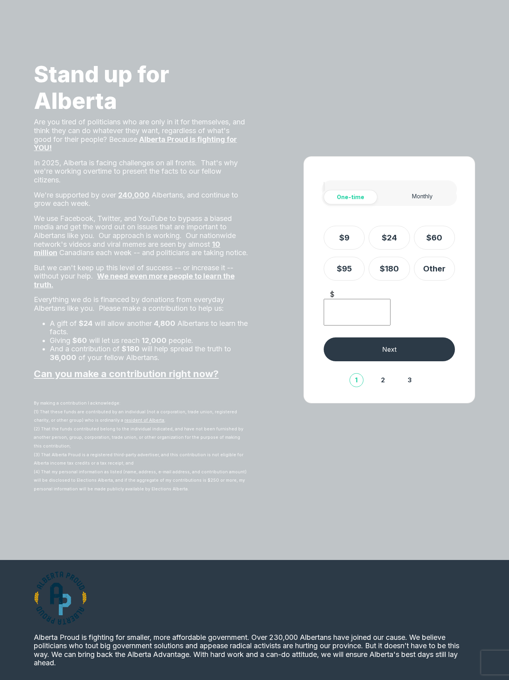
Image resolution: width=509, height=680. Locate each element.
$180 (389, 268)
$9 (344, 237)
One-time (350, 197)
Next (389, 349)
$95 (344, 268)
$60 (434, 237)
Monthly (422, 196)
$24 (389, 237)
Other (434, 268)
